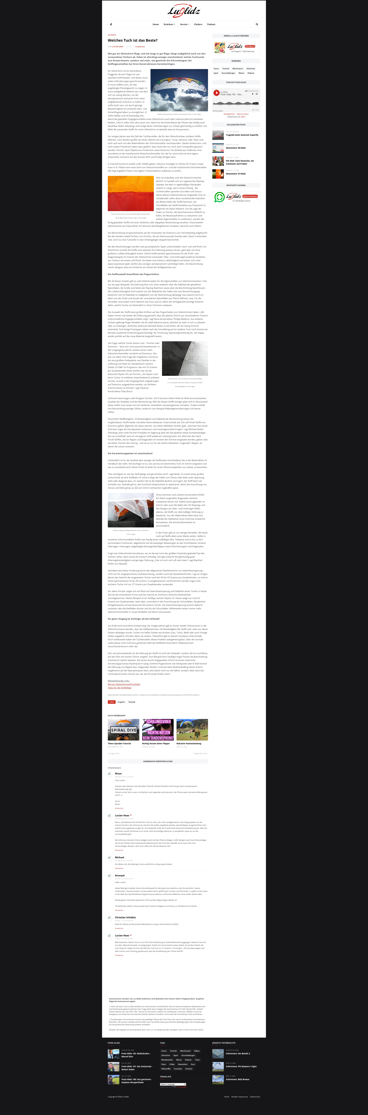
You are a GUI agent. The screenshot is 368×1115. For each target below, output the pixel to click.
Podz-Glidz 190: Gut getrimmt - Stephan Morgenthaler (136, 1081)
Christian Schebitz (125, 917)
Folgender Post (200, 753)
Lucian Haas (117, 46)
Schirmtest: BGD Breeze (237, 1079)
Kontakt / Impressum (239, 1096)
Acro (193, 1064)
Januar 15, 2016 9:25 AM (124, 879)
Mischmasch (238, 68)
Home (226, 1096)
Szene (216, 68)
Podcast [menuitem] (211, 24)
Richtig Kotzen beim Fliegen (156, 743)
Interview (178, 1068)
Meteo (241, 73)
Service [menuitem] (183, 24)
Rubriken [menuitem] (168, 24)
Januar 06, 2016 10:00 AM (124, 777)
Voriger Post (114, 753)
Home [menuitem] (156, 24)
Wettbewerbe (167, 1060)
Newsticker (182, 1064)
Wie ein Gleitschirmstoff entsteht (124, 684)
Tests (197, 1060)
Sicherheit (251, 68)
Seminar (188, 1068)
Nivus (118, 773)
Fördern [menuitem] (198, 24)
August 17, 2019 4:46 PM (124, 921)
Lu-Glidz (125, 1096)
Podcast (251, 73)
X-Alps (172, 1064)
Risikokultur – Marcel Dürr (236, 114)
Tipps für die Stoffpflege (119, 687)
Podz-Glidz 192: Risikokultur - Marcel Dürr (136, 1055)
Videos (197, 1051)
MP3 (243, 116)
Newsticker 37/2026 (236, 173)
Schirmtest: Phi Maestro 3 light (241, 1066)
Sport (216, 73)
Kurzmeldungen (228, 73)
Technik (132, 702)
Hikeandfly (165, 1068)
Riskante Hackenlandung (189, 743)
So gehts (112, 35)
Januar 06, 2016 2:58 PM (124, 861)
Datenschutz (255, 1096)
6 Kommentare (140, 47)
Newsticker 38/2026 (236, 147)
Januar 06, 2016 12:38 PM (124, 819)
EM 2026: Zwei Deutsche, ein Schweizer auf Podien (240, 162)
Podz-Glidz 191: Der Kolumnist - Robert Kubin (137, 1068)
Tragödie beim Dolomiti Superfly (242, 135)
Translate (182, 1087)
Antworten (119, 808)
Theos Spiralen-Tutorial (119, 743)
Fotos (163, 1064)
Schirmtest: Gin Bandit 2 (238, 1053)
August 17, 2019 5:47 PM (124, 939)
